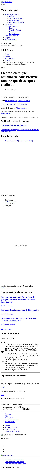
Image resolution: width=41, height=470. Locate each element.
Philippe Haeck (10, 60)
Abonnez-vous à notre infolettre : (13, 407)
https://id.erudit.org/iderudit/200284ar (17, 101)
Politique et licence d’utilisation (15, 464)
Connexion (8, 24)
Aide (6, 416)
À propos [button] (8, 26)
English (7, 38)
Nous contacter (10, 422)
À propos (15, 26)
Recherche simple (7, 43)
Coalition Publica (15, 30)
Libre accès (13, 32)
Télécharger (5, 288)
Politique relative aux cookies (14, 462)
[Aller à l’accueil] (6, 2)
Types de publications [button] (12, 15)
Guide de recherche (11, 420)
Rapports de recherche (16, 22)
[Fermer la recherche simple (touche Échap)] (4, 4)
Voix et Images (10, 58)
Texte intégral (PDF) (12, 141)
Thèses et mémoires (15, 18)
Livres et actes (14, 20)
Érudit (11, 28)
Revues (11, 16)
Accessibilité (9, 418)
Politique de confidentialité (14, 460)
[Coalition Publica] (7, 455)
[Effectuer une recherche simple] (2, 4)
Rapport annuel (14, 34)
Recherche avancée (11, 36)
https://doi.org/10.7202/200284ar (16, 104)
